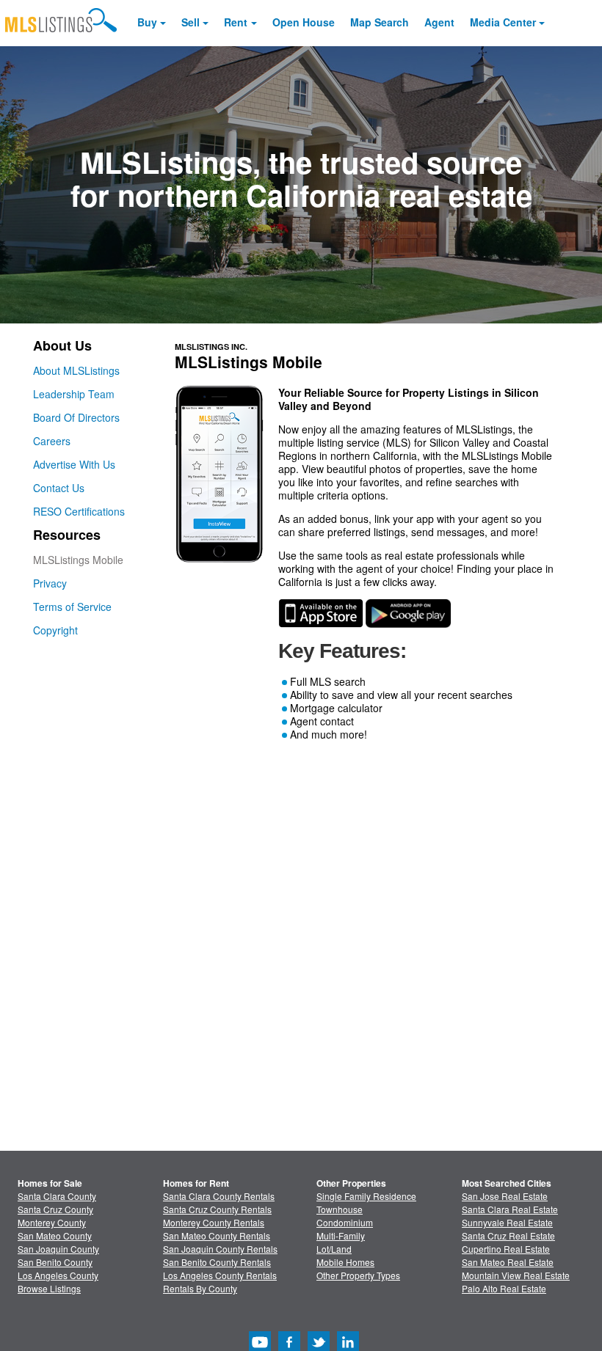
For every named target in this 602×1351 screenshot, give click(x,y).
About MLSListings (76, 370)
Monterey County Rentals (213, 1222)
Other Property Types (358, 1275)
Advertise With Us (74, 464)
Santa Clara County (57, 1196)
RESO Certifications (79, 511)
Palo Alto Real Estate (504, 1288)
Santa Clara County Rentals (219, 1196)
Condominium (344, 1222)
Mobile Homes (345, 1262)
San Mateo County (55, 1235)
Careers (51, 440)
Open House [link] (303, 22)
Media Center (503, 22)
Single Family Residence (366, 1196)
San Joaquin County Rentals (220, 1248)
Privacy (50, 583)
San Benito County (55, 1262)
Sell (190, 22)
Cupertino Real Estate (506, 1248)
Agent (439, 22)
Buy (147, 22)
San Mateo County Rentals (216, 1235)
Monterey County (52, 1222)
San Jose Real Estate (505, 1196)
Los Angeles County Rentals (220, 1275)
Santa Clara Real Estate (510, 1209)
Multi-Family (340, 1235)
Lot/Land (334, 1248)
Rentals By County (200, 1288)
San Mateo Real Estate (508, 1262)
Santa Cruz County (55, 1209)
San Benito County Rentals (217, 1262)
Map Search (379, 22)
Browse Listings (49, 1288)
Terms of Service (72, 606)
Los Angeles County (58, 1275)
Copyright (55, 630)
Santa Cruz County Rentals (217, 1209)
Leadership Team (74, 394)
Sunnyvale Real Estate (507, 1222)
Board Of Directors (76, 417)
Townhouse (339, 1209)
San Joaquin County (58, 1248)
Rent (235, 22)
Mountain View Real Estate (516, 1275)
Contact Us (58, 487)
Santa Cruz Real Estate (508, 1235)
